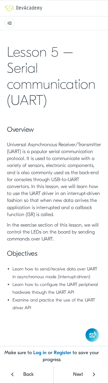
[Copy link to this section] (52, 101)
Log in (40, 353)
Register (62, 353)
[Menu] (9, 23)
